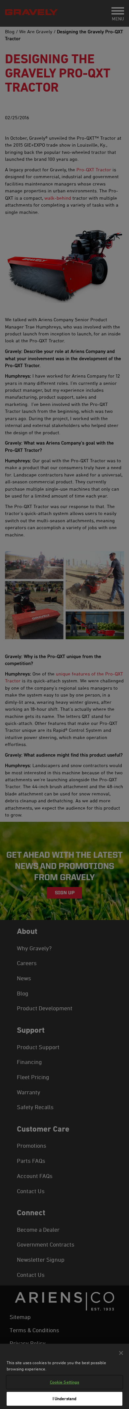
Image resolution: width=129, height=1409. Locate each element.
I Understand (65, 1398)
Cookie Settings (64, 1382)
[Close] (121, 1353)
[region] (64, 1376)
